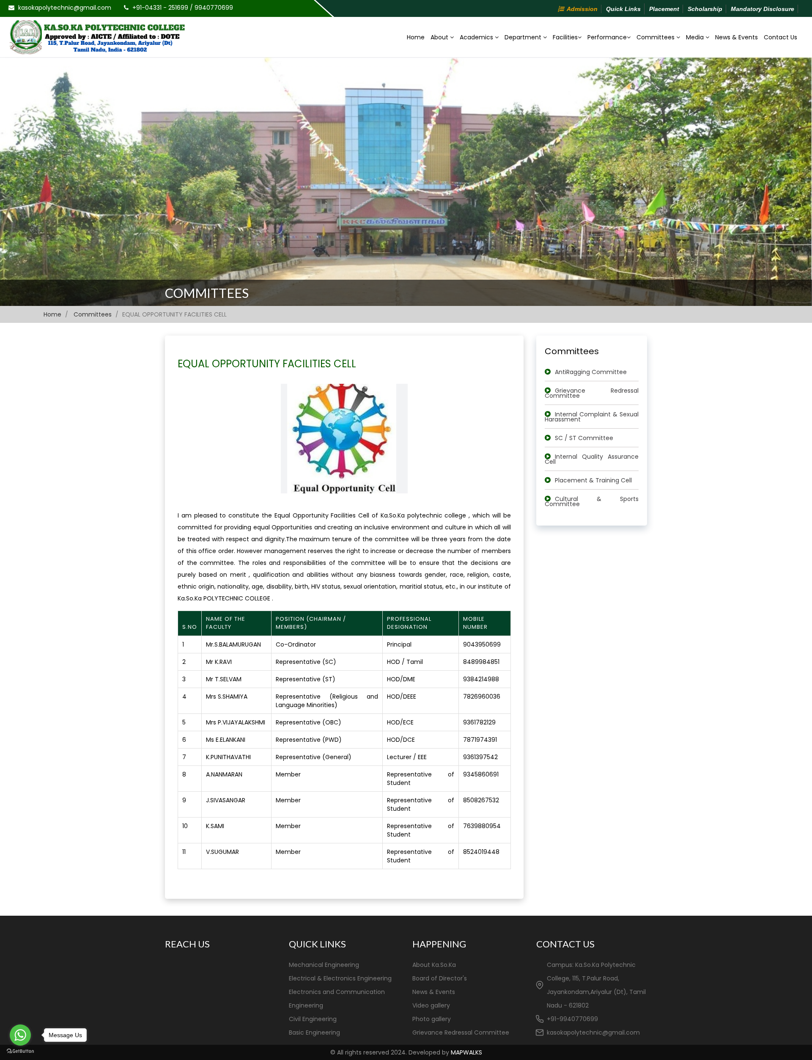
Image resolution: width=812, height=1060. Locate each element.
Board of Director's (439, 978)
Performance (607, 37)
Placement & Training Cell (593, 480)
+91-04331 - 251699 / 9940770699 (182, 7)
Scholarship (705, 9)
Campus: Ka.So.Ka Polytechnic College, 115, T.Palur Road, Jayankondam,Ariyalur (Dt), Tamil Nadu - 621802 (596, 985)
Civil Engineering (313, 1019)
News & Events (736, 37)
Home (416, 37)
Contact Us (780, 37)
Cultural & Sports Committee (592, 501)
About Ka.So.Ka (434, 965)
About (440, 37)
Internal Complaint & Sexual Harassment (592, 417)
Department (524, 37)
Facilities (565, 37)
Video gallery (431, 1005)
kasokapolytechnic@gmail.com (64, 7)
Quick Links (623, 9)
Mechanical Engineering (324, 965)
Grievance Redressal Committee (592, 393)
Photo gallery (431, 1019)
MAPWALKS (466, 1052)
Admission (582, 9)
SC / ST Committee (584, 438)
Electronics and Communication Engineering (337, 999)
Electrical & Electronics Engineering (340, 978)
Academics (477, 37)
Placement (664, 9)
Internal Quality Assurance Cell (592, 459)
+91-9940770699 (572, 1019)
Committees (656, 37)
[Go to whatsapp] (20, 1035)
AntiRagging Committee (591, 372)
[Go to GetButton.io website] (20, 1051)
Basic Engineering (314, 1032)
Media (695, 37)
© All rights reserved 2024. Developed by (406, 1052)
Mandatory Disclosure (762, 9)
